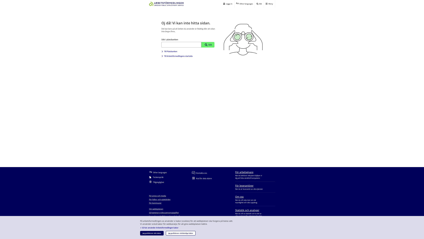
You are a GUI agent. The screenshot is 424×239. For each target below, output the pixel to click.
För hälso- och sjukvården (159, 199)
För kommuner (155, 203)
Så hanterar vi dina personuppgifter (164, 212)
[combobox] (181, 44)
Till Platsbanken (170, 51)
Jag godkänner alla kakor (152, 233)
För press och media (157, 196)
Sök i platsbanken (169, 39)
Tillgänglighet (158, 182)
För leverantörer (244, 185)
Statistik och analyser (247, 210)
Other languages (160, 172)
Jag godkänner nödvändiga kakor (180, 233)
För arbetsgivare (244, 172)
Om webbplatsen (156, 209)
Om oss (239, 196)
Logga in (229, 4)
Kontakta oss (201, 173)
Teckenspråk (158, 177)
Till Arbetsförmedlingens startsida (178, 56)
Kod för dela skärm (204, 178)
